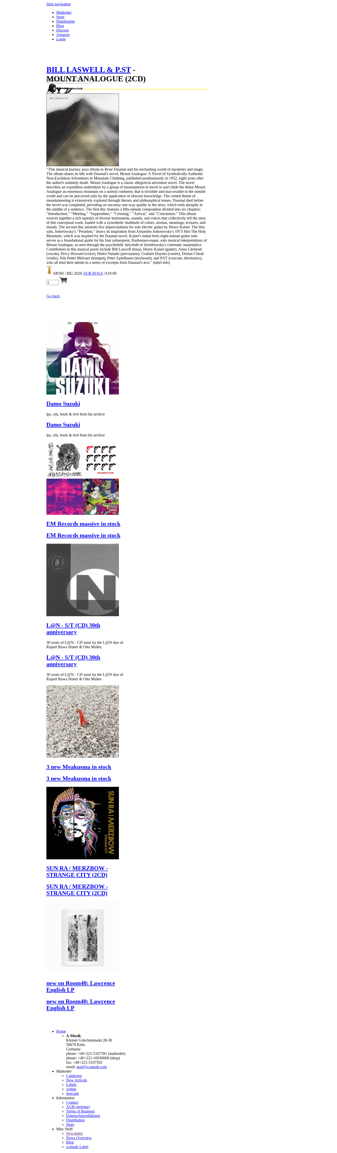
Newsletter (74, 1133)
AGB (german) (78, 1107)
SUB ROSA (93, 273)
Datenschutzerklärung (83, 1116)
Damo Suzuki (63, 403)
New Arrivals (76, 1080)
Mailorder (64, 12)
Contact (72, 1102)
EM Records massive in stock (83, 524)
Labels (71, 1084)
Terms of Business (80, 1111)
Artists (71, 1089)
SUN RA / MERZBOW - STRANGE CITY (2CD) (77, 871)
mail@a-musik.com (91, 1067)
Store (60, 17)
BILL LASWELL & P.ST (88, 69)
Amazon (63, 35)
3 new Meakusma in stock (78, 767)
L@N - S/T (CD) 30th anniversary (73, 628)
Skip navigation (58, 4)
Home (61, 1031)
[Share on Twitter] (53, 57)
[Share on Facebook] (48, 57)
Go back (53, 296)
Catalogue (74, 1076)
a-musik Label (77, 1147)
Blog (60, 26)
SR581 (58, 273)
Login (61, 39)
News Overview (79, 1138)
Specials (72, 1093)
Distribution (65, 21)
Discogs (62, 30)
